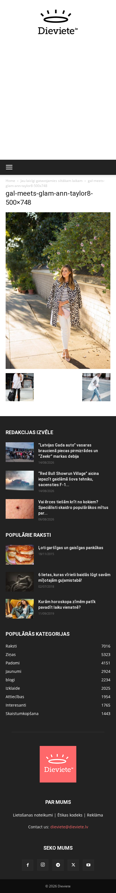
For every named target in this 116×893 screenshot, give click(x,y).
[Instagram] (42, 865)
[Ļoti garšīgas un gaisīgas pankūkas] (20, 555)
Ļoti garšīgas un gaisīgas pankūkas (70, 547)
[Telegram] (58, 865)
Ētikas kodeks (69, 815)
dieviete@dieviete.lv (69, 826)
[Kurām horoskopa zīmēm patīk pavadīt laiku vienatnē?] (20, 609)
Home (10, 180)
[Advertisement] (58, 100)
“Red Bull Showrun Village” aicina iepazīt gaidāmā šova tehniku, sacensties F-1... (68, 479)
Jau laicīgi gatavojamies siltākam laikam (51, 180)
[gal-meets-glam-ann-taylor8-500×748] (58, 367)
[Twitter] (73, 865)
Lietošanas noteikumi (33, 815)
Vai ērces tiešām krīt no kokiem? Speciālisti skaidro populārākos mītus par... (73, 507)
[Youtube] (88, 865)
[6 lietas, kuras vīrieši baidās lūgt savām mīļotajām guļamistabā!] (20, 582)
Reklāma (95, 815)
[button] (9, 167)
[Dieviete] (58, 21)
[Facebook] (27, 865)
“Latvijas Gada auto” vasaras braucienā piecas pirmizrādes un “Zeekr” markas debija (68, 451)
